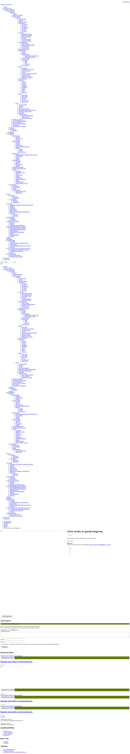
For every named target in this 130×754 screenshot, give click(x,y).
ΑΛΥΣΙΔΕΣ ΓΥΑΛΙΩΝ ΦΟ (16, 510)
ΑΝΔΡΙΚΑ (18, 430)
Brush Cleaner (25, 303)
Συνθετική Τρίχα (26, 305)
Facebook (6, 741)
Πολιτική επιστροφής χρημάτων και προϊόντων (15, 752)
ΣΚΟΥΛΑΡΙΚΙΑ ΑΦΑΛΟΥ (19, 427)
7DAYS (15, 273)
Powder (23, 347)
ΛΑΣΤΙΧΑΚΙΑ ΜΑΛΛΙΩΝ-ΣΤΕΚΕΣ (19, 502)
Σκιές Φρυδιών (25, 324)
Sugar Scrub (25, 361)
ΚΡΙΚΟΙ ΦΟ (19, 452)
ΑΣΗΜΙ (18, 396)
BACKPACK (13, 468)
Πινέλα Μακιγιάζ (23, 301)
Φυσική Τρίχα (25, 307)
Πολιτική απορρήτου (9, 750)
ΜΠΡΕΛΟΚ (10, 498)
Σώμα (20, 353)
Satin (26, 322)
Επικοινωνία (7, 259)
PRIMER (15, 389)
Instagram (6, 743)
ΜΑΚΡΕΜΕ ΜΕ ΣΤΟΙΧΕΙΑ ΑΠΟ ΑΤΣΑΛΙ (26, 414)
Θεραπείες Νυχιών (26, 334)
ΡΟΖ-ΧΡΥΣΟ (19, 398)
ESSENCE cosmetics (18, 379)
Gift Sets (21, 280)
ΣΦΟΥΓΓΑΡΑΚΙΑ (14, 494)
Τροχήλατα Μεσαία (26, 300)
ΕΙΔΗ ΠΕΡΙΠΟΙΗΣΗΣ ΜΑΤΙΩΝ (18, 489)
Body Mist (24, 357)
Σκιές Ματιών (25, 319)
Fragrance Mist (25, 360)
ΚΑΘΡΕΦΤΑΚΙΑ (14, 490)
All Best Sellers (22, 278)
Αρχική (5, 7)
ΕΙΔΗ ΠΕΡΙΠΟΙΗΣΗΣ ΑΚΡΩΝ (17, 487)
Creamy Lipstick (23, 364)
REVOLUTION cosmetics (19, 383)
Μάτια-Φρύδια (22, 309)
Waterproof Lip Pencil (27, 377)
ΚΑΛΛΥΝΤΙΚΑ (11, 270)
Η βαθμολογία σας (5, 630)
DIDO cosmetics (17, 275)
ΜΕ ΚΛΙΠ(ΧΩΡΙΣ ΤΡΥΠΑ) (23, 406)
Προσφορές (6, 258)
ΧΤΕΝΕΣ (12, 495)
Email (2, 641)
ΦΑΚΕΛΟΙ (12, 472)
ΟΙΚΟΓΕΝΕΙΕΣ (20, 441)
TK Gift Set (24, 284)
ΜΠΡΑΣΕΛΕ (16, 457)
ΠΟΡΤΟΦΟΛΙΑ (11, 476)
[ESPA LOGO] (126, 1)
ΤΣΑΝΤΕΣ (9, 463)
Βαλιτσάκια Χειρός (26, 296)
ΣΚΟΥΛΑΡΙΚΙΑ (17, 400)
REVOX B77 (16, 384)
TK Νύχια (24, 285)
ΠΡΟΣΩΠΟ (12, 388)
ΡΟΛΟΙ (8, 453)
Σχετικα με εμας (7, 731)
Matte (26, 320)
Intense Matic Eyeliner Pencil (32, 315)
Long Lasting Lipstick (24, 368)
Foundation (24, 345)
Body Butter (25, 354)
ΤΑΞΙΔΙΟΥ (12, 467)
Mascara (24, 312)
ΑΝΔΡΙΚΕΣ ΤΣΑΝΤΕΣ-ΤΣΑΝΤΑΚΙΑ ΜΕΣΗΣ (21, 464)
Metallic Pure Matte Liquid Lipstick (27, 369)
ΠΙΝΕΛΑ (12, 493)
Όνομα (3, 639)
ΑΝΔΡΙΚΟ (12, 455)
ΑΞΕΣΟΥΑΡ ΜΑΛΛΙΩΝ (13, 480)
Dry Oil (23, 358)
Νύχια (20, 326)
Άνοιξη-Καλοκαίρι (26, 330)
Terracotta (24, 351)
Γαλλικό (24, 331)
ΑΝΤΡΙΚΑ (12, 478)
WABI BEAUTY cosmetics (19, 385)
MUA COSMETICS (18, 381)
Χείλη (17, 362)
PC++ (13, 724)
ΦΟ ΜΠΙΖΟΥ (13, 444)
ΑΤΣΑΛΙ (12, 394)
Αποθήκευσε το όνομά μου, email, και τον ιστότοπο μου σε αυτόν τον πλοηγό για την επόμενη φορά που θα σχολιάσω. (30, 644)
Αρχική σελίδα (7, 521)
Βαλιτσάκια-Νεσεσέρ (27, 293)
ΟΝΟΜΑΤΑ (19, 437)
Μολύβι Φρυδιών (26, 318)
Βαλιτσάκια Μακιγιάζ (27, 294)
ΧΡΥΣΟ (18, 399)
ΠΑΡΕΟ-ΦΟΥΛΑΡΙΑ (15, 514)
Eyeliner (24, 311)
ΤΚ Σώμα (24, 289)
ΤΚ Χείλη (24, 290)
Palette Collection (23, 281)
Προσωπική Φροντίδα (24, 308)
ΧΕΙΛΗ (11, 391)
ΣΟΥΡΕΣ (12, 483)
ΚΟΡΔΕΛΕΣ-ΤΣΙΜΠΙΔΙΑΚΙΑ (17, 484)
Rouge (23, 350)
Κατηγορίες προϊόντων (9, 9)
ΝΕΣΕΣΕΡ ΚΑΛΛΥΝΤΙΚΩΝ (17, 491)
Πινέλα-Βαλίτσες (23, 338)
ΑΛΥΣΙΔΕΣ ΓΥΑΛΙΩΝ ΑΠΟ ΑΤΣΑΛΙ (19, 509)
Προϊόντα (18, 277)
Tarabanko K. (22, 282)
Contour (24, 343)
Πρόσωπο (21, 339)
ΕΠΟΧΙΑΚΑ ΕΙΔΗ (11, 513)
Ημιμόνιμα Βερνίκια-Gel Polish (29, 332)
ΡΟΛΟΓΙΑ (12, 506)
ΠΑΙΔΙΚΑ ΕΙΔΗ (11, 499)
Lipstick (20, 366)
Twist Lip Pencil (25, 376)
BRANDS (12, 271)
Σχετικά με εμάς (7, 8)
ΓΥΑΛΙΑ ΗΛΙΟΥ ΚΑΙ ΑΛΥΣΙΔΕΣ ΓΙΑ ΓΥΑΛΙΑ (19, 508)
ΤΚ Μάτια (24, 288)
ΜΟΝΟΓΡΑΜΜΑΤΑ (21, 438)
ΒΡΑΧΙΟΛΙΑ (16, 413)
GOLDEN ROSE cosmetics (19, 380)
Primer (23, 349)
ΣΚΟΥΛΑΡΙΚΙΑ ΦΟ (21, 451)
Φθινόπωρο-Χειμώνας (27, 337)
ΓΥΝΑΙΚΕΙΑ (13, 459)
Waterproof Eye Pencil (30, 316)
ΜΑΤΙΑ (11, 387)
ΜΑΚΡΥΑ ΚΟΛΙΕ (20, 432)
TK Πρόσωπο (25, 286)
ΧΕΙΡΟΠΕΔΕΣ (16, 419)
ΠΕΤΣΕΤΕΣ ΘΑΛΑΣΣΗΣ (16, 516)
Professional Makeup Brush (28, 304)
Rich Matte (21, 372)
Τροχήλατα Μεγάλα (26, 299)
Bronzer (24, 341)
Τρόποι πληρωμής (8, 733)
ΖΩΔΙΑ (17, 440)
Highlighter (24, 346)
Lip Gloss (21, 365)
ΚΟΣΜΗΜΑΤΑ (10, 392)
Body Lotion (25, 356)
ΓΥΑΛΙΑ (12, 512)
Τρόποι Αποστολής (8, 732)
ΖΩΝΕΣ (9, 497)
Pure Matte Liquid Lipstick (25, 370)
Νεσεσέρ (24, 297)
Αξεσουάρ (21, 292)
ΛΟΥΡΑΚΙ (15, 456)
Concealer (24, 342)
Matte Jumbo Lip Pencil (27, 375)
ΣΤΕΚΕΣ (12, 482)
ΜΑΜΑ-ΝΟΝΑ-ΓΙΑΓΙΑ (22, 442)
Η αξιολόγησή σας (5, 631)
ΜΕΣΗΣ (12, 465)
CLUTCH (15, 475)
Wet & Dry (27, 323)
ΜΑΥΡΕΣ (18, 421)
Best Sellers (24, 327)
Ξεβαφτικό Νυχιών (26, 335)
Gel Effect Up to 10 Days (28, 328)
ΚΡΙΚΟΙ (18, 407)
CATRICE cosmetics (18, 274)
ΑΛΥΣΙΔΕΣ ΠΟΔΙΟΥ (18, 426)
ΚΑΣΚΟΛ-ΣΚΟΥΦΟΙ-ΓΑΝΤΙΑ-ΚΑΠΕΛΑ (20, 505)
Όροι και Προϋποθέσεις (9, 749)
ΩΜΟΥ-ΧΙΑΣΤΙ (14, 470)
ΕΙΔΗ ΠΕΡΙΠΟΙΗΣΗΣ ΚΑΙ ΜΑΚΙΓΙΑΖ (16, 486)
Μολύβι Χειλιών (23, 373)
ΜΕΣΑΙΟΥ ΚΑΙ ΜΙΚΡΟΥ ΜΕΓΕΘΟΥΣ (19, 471)
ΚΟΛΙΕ (14, 429)
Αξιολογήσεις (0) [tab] (7, 616)
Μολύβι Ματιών (25, 313)
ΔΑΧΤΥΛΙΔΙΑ (16, 395)
